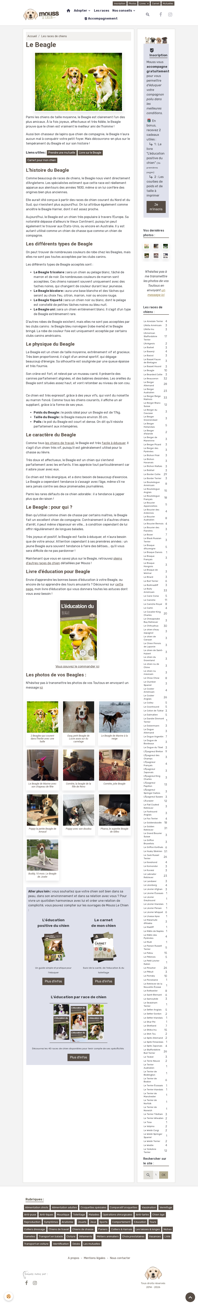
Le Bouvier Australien (155, 518)
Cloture (71, 1236)
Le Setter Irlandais (155, 1018)
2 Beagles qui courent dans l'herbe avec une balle (42, 738)
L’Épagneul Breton (155, 751)
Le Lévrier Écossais (155, 893)
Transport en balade (51, 1236)
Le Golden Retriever (155, 828)
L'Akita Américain (155, 325)
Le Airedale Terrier (155, 321)
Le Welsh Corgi (155, 1130)
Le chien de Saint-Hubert (155, 652)
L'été (167, 1236)
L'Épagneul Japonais (155, 771)
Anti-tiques (46, 1214)
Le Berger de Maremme (155, 439)
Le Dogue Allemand (155, 731)
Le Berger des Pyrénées (155, 450)
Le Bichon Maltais (155, 466)
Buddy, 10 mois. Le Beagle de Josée (42, 875)
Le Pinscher (155, 968)
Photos (132, 3)
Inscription (119, 3)
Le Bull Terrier (155, 581)
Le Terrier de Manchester (155, 1095)
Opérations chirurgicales (117, 1214)
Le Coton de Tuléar (155, 711)
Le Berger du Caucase (155, 411)
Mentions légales (94, 1258)
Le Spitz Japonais (155, 1046)
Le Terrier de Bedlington (155, 1073)
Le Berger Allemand (155, 384)
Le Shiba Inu (155, 1030)
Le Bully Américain (155, 590)
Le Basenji (155, 351)
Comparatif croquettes (123, 1207)
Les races (101, 10)
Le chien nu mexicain (155, 673)
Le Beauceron (155, 378)
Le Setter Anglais (155, 1010)
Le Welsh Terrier (155, 1141)
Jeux (93, 1221)
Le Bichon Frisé (155, 455)
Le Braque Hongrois (155, 565)
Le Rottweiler (155, 991)
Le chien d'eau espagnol (155, 631)
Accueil (32, 36)
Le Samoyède (155, 999)
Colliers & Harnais (121, 1229)
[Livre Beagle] (78, 630)
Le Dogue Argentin (155, 736)
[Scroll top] (190, 1297)
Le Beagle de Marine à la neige (114, 737)
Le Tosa (155, 1122)
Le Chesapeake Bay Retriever (155, 620)
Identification (61, 1243)
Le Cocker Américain (155, 690)
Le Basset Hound (155, 366)
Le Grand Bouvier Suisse (155, 835)
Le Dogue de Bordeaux (155, 742)
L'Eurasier (155, 801)
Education (140, 1221)
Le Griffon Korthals (155, 847)
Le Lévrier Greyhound (155, 899)
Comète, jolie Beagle (114, 783)
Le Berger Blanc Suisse (155, 405)
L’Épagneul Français (155, 764)
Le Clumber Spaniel (155, 683)
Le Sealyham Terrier (155, 1004)
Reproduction (32, 1221)
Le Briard (155, 577)
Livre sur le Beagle (90, 152)
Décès (76, 1243)
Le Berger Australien (155, 391)
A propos (73, 1258)
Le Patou (155, 953)
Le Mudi (155, 942)
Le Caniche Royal (155, 604)
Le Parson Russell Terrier (155, 947)
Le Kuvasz (155, 870)
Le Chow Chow (155, 678)
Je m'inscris (156, 207)
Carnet (155, 3)
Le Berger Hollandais (155, 425)
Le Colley (155, 702)
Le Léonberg (155, 885)
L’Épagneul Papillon (155, 784)
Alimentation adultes (64, 1207)
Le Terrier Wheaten (155, 1118)
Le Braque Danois (155, 552)
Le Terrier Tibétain (155, 1114)
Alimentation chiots (36, 1207)
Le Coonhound (155, 706)
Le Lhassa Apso (155, 916)
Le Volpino (155, 1126)
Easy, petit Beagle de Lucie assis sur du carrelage (78, 738)
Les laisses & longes (148, 1229)
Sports (104, 1221)
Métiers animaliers (108, 1236)
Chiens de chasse (83, 1229)
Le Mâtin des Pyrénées (155, 937)
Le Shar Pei (155, 1022)
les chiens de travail (59, 443)
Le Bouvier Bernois (155, 524)
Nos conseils (122, 10)
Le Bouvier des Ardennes (155, 511)
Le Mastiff (155, 927)
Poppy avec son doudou (78, 828)
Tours (153, 1221)
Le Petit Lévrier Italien (155, 962)
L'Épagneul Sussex (155, 797)
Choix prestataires (133, 1236)
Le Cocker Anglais (155, 697)
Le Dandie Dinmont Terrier (155, 720)
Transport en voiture (36, 1243)
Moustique (63, 1214)
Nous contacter (120, 1258)
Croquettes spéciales (93, 1207)
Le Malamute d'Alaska (155, 922)
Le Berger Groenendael (155, 418)
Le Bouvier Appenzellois (155, 504)
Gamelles (29, 1236)
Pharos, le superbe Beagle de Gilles (114, 830)
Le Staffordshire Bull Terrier (155, 1051)
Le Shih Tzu (155, 1034)
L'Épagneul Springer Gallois (155, 791)
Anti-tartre (142, 1214)
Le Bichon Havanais (155, 461)
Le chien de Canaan (155, 638)
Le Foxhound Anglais (155, 813)
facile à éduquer (113, 443)
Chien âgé (158, 1214)
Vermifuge (166, 1207)
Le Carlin (155, 608)
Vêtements (85, 1236)
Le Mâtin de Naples (155, 931)
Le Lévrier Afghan (155, 889)
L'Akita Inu (155, 329)
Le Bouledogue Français (155, 498)
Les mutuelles (92, 1243)
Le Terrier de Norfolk (155, 1102)
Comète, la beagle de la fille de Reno (78, 785)
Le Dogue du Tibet (155, 747)
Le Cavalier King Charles (155, 613)
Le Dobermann (155, 725)
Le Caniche (155, 600)
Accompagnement (102, 18)
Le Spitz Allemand (155, 1038)
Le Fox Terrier (155, 818)
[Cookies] (8, 1296)
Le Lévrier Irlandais (155, 904)
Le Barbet (155, 347)
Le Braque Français (155, 558)
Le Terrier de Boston (155, 1080)
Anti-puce (30, 1214)
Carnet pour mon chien (41, 160)
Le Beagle (155, 370)
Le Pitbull (155, 972)
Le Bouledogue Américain (155, 484)
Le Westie (155, 1145)
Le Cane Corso (155, 596)
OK (164, 1175)
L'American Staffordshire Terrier (155, 336)
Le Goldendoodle (155, 822)
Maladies (94, 1214)
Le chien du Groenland (155, 659)
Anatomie (67, 1221)
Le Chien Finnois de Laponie (155, 645)
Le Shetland (155, 1026)
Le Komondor (155, 866)
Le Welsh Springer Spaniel (155, 1136)
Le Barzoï (155, 355)
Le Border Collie (155, 474)
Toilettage (79, 1214)
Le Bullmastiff (155, 585)
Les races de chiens (54, 36)
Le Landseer (155, 881)
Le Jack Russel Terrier (155, 857)
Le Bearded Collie (155, 374)
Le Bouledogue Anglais (155, 491)
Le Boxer (155, 534)
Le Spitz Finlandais (155, 1042)
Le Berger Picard (155, 444)
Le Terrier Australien (155, 1066)
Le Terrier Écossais (155, 1085)
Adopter (81, 10)
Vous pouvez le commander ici (77, 666)
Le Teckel (155, 1057)
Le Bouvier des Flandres (155, 529)
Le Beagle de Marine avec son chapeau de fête (42, 785)
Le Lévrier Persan (155, 908)
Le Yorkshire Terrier (155, 1151)
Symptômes (51, 1221)
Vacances (155, 1236)
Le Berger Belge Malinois (155, 398)
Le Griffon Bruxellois (155, 842)
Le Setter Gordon (155, 1014)
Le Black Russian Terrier (155, 540)
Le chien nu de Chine (155, 666)
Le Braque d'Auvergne (155, 547)
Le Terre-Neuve (155, 1061)
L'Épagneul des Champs (155, 757)
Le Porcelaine (155, 980)
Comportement (121, 1221)
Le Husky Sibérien (155, 851)
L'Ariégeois (155, 343)
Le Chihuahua (155, 626)
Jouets (82, 1221)
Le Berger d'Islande (155, 432)
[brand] (41, 14)
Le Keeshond (155, 862)
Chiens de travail (59, 1229)
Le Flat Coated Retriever (155, 806)
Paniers (103, 1229)
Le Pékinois (155, 957)
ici (41, 687)
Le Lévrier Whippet (155, 912)
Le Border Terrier (155, 478)
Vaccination (149, 1207)
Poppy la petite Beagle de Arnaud (42, 830)
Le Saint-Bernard (155, 995)
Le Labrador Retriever (155, 876)
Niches (168, 1229)
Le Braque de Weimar (155, 571)
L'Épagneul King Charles (155, 778)
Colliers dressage (34, 1229)
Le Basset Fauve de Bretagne (155, 361)
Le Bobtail (155, 470)
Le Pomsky (155, 976)
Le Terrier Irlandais (155, 1089)
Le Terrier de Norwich (155, 1109)
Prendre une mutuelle (61, 152)
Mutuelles (168, 3)
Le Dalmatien (155, 715)
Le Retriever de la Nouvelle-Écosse (155, 985)
